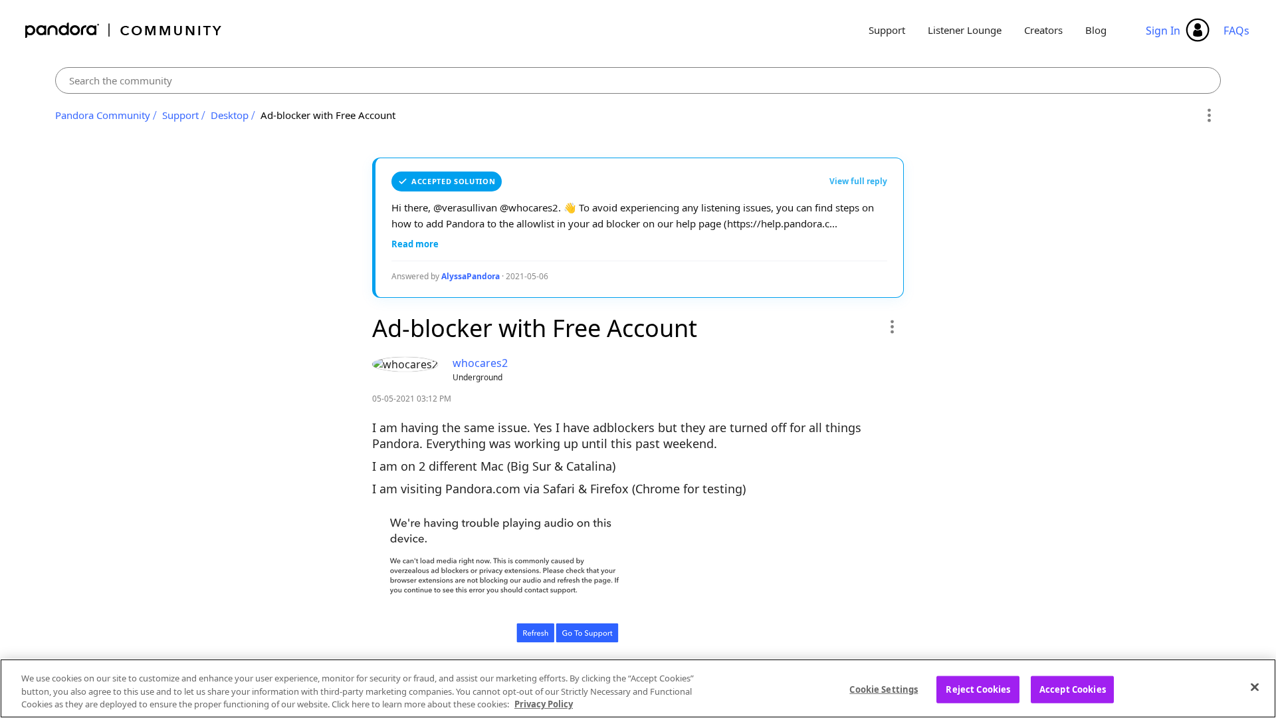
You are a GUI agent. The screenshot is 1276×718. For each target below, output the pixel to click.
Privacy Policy (543, 704)
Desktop (230, 115)
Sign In (1163, 30)
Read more (415, 244)
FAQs (1236, 30)
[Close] (1254, 686)
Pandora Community (124, 30)
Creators (1043, 30)
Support (887, 30)
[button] (891, 326)
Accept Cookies (1072, 689)
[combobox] (638, 80)
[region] (638, 688)
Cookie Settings (883, 689)
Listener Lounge (965, 30)
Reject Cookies (978, 689)
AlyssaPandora (470, 276)
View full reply (858, 181)
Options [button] (1208, 115)
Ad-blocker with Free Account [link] (328, 115)
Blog (1096, 30)
